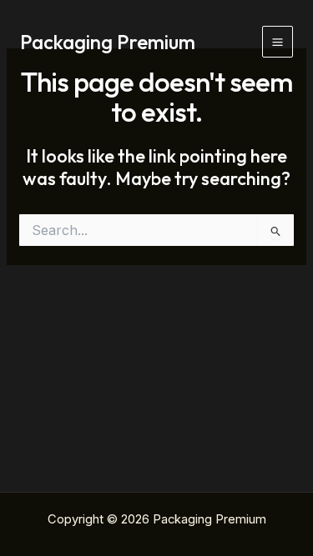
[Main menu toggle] (277, 41)
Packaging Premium (107, 41)
